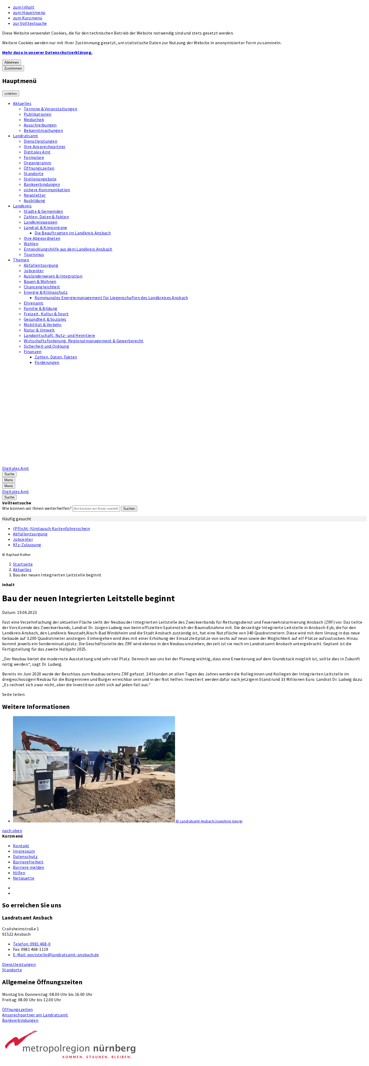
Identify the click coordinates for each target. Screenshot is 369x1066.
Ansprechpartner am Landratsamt (35, 1014)
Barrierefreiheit (28, 862)
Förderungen (47, 362)
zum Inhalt (23, 7)
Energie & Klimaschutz (46, 292)
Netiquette (23, 878)
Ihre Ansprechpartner (44, 146)
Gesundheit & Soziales (45, 319)
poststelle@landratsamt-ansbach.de (56, 954)
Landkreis (22, 206)
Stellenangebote (40, 179)
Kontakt (21, 845)
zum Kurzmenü (27, 17)
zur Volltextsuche (30, 23)
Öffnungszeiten (39, 168)
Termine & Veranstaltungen (50, 108)
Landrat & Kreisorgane (45, 227)
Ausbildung (34, 200)
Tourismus (34, 254)
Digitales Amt (37, 152)
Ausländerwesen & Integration (53, 276)
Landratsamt (25, 135)
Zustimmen (13, 68)
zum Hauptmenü (29, 12)
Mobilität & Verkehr (43, 324)
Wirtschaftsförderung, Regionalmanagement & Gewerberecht (84, 340)
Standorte (33, 173)
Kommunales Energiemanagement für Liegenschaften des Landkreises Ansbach (111, 297)
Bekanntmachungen (43, 130)
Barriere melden (28, 867)
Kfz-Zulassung (27, 544)
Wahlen (31, 243)
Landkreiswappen (41, 222)
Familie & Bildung (40, 308)
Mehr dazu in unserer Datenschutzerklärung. (47, 52)
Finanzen (33, 351)
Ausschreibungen (40, 125)
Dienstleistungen (40, 141)
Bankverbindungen (42, 184)
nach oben (12, 830)
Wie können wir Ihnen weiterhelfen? (37, 508)
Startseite (23, 564)
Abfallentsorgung (41, 265)
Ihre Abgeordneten (42, 238)
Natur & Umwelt (39, 330)
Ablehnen (11, 62)
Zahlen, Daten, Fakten (56, 357)
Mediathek (34, 119)
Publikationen (37, 114)
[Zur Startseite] (139, 463)
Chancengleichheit (42, 286)
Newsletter (35, 195)
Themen (21, 259)
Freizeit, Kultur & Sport (46, 313)
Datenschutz (25, 856)
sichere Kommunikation (47, 189)
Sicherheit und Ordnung (46, 346)
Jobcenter (34, 270)
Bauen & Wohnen (40, 281)
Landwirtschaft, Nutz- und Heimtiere (59, 335)
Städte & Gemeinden (43, 211)
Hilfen (19, 872)
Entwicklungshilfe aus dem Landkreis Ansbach (68, 249)
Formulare (34, 157)
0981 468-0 (32, 944)
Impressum (24, 851)
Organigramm (37, 162)
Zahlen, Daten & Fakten (46, 216)
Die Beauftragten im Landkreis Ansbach (73, 232)
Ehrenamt (33, 303)
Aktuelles (22, 103)
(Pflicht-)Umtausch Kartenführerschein (51, 528)
